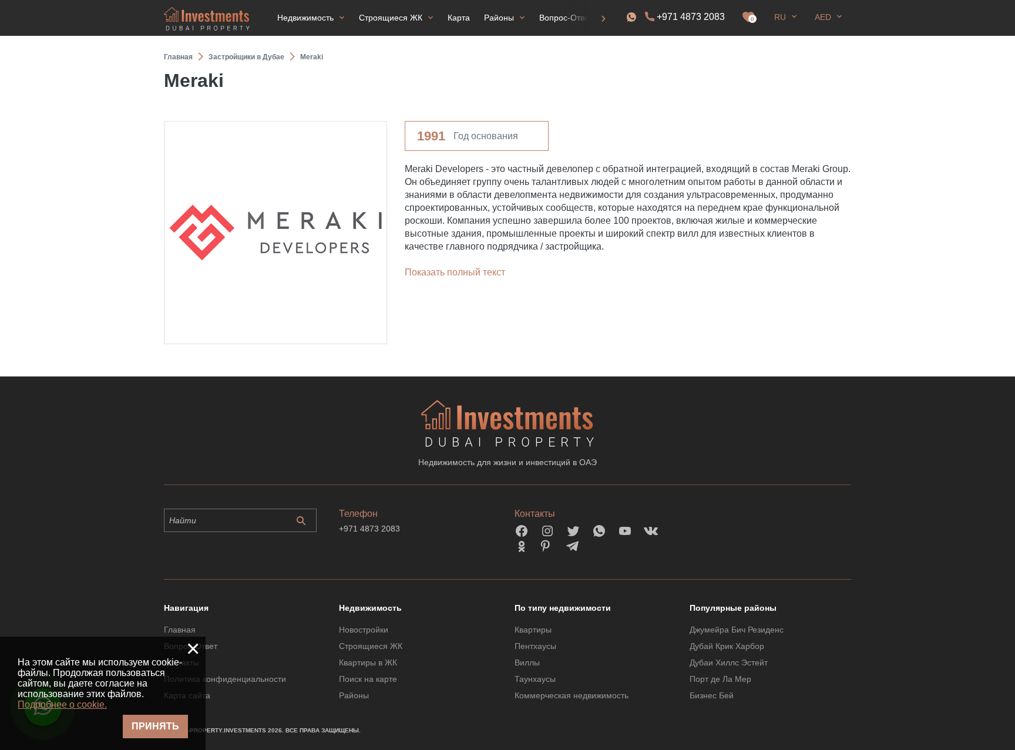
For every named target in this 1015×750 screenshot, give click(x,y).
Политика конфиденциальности (225, 679)
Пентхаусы (535, 646)
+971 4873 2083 (691, 17)
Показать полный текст (455, 272)
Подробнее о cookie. (62, 704)
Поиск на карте (368, 679)
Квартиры (533, 629)
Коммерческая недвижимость (572, 695)
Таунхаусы (535, 679)
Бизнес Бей (712, 695)
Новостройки (363, 629)
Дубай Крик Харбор (727, 646)
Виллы (527, 662)
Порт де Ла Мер (720, 679)
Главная (180, 629)
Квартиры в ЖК (368, 662)
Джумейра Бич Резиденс (737, 629)
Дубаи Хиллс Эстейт (729, 662)
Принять (155, 726)
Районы (354, 695)
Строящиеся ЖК (370, 646)
